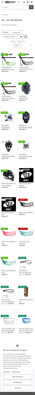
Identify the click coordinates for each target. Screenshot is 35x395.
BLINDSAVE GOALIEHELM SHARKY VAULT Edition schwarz (9, 155)
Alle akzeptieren (18, 377)
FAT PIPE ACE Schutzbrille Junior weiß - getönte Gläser (26, 271)
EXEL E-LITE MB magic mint (9, 271)
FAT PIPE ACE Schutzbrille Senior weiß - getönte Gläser (8, 300)
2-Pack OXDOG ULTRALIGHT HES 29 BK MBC (8, 97)
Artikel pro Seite (9, 37)
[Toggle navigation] (3, 1)
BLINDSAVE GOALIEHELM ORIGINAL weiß (6, 126)
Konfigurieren (17, 382)
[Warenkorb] (31, 2)
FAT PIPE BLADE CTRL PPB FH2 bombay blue (26, 329)
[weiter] (31, 45)
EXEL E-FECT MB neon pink (9, 242)
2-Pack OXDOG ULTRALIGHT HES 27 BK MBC (25, 68)
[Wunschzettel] (27, 2)
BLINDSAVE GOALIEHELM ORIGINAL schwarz (25, 97)
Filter (6, 32)
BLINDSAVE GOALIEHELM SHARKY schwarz (26, 126)
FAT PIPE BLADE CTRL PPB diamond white (8, 329)
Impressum (6, 371)
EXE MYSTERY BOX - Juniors (25, 184)
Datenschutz (16, 371)
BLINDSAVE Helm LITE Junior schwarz (9, 184)
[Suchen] (31, 7)
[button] (24, 2)
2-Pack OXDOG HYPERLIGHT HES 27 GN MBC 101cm (8, 68)
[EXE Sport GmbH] (10, 2)
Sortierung (16, 32)
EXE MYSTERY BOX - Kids (8, 213)
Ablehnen (18, 388)
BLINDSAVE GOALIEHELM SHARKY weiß (26, 155)
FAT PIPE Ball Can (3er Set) (26, 300)
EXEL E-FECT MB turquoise (24, 242)
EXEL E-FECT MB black (26, 212)
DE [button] (18, 2)
